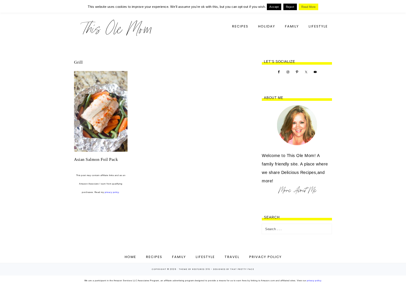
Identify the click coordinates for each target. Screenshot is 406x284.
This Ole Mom (116, 28)
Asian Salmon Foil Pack (96, 159)
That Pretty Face (242, 269)
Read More (308, 6)
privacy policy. (112, 192)
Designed (219, 269)
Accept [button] (274, 6)
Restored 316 (201, 269)
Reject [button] (290, 6)
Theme (183, 269)
